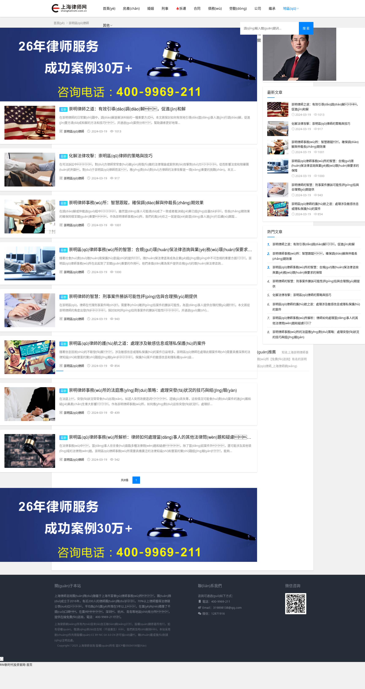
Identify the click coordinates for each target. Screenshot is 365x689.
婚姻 (150, 8)
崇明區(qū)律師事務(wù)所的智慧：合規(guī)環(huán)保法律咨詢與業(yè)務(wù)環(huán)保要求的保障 (315, 269)
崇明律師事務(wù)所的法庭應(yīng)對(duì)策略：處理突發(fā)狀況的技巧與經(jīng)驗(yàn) (153, 390)
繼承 (272, 8)
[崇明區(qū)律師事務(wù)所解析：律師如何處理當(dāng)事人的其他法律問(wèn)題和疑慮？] (29, 451)
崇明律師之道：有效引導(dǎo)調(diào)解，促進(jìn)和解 (313, 244)
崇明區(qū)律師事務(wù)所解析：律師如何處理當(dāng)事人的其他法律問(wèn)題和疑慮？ (164, 437)
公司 (257, 8)
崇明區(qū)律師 (79, 23)
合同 (197, 8)
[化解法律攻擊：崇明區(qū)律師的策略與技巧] (29, 170)
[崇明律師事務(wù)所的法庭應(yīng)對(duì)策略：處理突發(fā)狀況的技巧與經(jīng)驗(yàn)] (29, 404)
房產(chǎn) (131, 8)
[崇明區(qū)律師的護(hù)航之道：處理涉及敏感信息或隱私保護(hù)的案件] (29, 358)
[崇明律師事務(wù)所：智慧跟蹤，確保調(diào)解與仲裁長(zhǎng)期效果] (29, 217)
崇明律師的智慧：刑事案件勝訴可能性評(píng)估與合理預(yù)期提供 (316, 283)
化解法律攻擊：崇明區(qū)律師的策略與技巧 (301, 295)
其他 (106, 25)
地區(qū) (289, 8)
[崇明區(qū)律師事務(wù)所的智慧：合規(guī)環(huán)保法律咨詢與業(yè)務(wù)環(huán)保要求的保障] (29, 264)
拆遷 (182, 8)
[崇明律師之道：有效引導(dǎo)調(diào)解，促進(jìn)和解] (29, 123)
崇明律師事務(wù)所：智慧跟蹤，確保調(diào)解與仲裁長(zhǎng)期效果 (314, 256)
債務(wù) (215, 8)
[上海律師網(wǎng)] (69, 13)
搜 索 (306, 28)
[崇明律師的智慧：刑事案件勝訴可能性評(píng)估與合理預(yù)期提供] (29, 311)
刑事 (165, 8)
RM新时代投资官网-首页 (16, 665)
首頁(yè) (109, 8)
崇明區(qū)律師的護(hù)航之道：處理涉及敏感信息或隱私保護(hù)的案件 (316, 306)
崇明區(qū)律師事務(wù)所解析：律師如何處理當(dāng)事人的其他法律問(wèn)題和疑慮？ (315, 320)
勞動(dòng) (238, 8)
